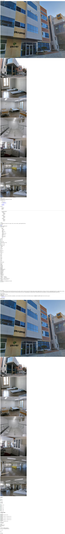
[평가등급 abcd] (1, 225)
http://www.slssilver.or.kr (7, 278)
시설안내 (3, 204)
